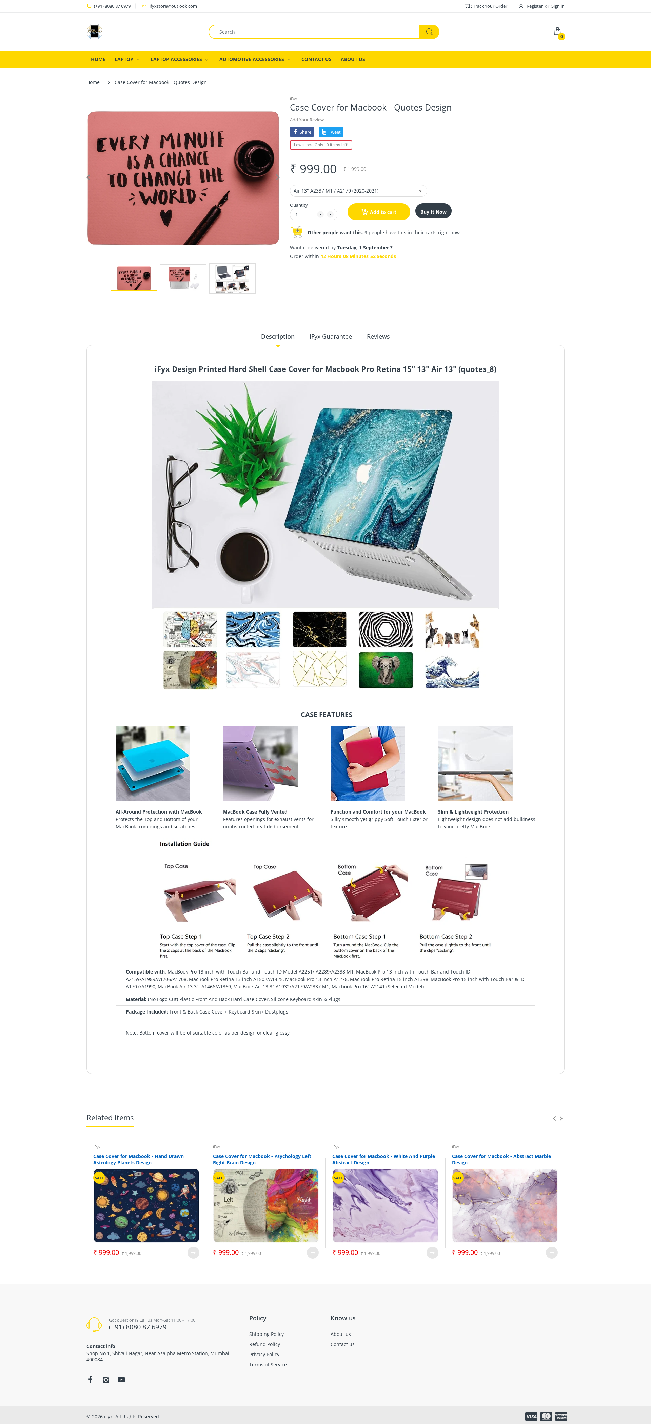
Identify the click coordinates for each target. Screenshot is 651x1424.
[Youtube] (121, 1379)
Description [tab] (278, 336)
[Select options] (193, 1253)
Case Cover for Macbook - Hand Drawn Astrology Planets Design (138, 1159)
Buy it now (433, 211)
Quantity (299, 205)
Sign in (558, 6)
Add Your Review (307, 120)
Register (535, 6)
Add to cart (383, 212)
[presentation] (554, 1118)
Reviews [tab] (378, 336)
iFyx (293, 99)
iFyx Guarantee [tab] (331, 336)
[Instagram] (106, 1379)
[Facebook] (90, 1379)
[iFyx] (94, 31)
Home (93, 82)
